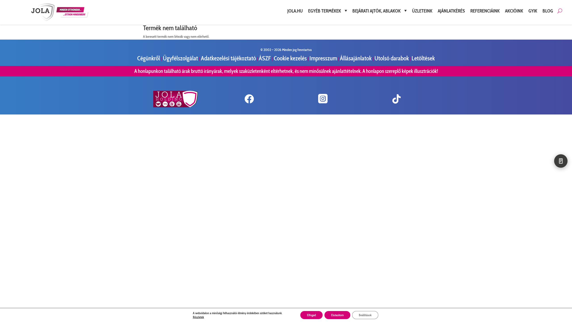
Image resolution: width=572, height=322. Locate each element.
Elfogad (311, 315)
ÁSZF (265, 58)
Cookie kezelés (290, 58)
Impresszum (323, 58)
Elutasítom (337, 315)
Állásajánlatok (356, 58)
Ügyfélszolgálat (181, 58)
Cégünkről (149, 58)
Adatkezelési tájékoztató (228, 58)
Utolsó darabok (391, 58)
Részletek (198, 317)
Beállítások (365, 315)
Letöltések (423, 58)
